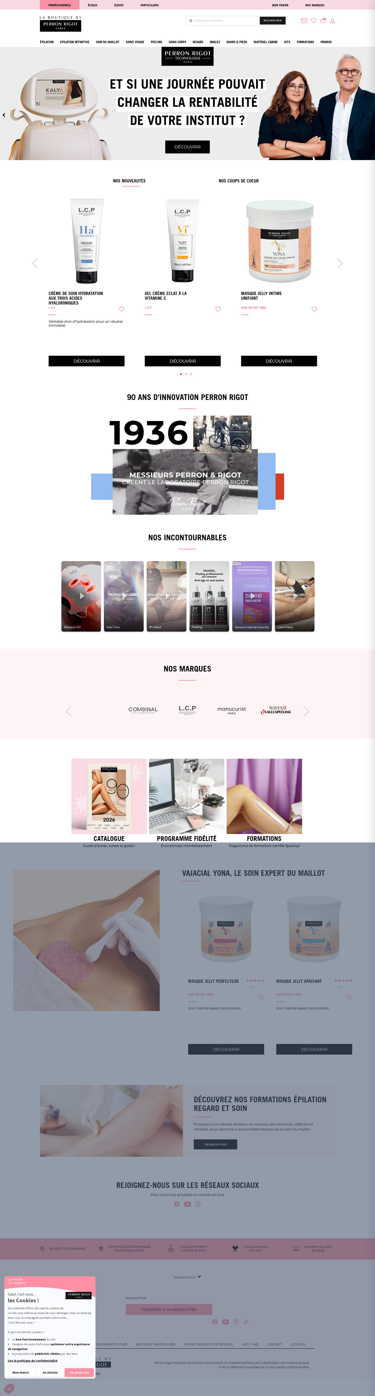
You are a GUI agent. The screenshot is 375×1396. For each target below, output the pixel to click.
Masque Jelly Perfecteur (213, 981)
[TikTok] (246, 1321)
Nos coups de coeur (239, 180)
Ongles (215, 42)
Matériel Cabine (266, 42)
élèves (119, 5)
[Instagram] (198, 1204)
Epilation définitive (74, 42)
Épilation (47, 42)
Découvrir (87, 361)
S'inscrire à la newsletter (169, 1309)
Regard (198, 42)
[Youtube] (187, 1204)
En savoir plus (215, 1144)
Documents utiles (111, 1344)
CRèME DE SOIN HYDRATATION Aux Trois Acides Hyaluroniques (76, 298)
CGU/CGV (298, 1344)
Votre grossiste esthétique (208, 1344)
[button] (9, 1388)
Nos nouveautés (129, 180)
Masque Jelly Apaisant (299, 981)
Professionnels (59, 5)
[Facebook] (177, 1204)
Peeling (156, 42)
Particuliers (150, 5)
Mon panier (280, 5)
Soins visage (135, 42)
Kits (287, 42)
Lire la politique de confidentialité (33, 1361)
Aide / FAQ (250, 1344)
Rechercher (273, 20)
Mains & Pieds (237, 42)
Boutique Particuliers (155, 1344)
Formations (305, 42)
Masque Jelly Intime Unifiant (261, 296)
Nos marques (314, 5)
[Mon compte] (332, 20)
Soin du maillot (107, 42)
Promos (326, 42)
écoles (92, 5)
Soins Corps (177, 42)
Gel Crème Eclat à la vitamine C (166, 296)
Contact (274, 1344)
